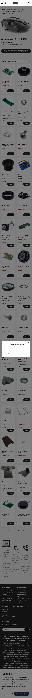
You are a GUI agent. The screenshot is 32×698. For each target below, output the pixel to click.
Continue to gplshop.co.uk (16, 353)
